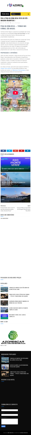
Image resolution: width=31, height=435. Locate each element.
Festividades (5, 158)
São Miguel (17, 23)
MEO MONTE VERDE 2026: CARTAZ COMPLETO (13, 169)
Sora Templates (10, 432)
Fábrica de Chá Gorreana (18, 70)
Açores (13, 23)
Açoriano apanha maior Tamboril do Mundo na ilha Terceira (19, 302)
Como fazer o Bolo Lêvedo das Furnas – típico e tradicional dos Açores (19, 295)
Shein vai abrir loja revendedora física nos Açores (19, 366)
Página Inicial (5, 14)
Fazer (3, 189)
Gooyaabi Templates (24, 432)
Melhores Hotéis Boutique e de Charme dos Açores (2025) (13, 183)
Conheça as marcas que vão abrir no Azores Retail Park (19, 288)
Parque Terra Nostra (6, 68)
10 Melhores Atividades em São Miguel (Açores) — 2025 (15, 198)
